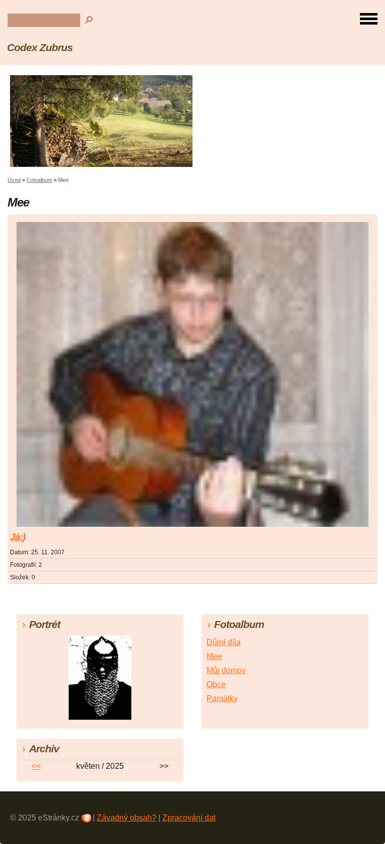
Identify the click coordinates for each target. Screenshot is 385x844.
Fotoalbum (39, 180)
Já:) (17, 537)
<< (36, 766)
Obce (216, 684)
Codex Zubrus (40, 47)
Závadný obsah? (126, 817)
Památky (222, 698)
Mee (214, 656)
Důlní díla (224, 642)
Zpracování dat (189, 817)
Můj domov (226, 670)
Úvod (14, 180)
